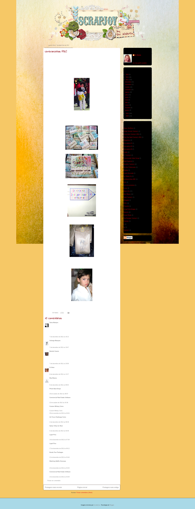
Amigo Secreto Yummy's (131, 131)
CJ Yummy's (127, 155)
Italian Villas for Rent (56, 426)
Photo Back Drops (55, 388)
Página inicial (82, 487)
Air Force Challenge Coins (57, 417)
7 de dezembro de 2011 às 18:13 (59, 336)
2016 (127, 74)
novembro (128, 84)
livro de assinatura (129, 185)
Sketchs (126, 212)
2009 (127, 116)
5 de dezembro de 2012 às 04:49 (59, 431)
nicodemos (97, 505)
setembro (128, 89)
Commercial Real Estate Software (59, 397)
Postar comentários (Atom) (84, 492)
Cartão (125, 152)
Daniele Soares (54, 351)
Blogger (111, 505)
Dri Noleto (55, 312)
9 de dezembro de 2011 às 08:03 (59, 385)
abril (126, 102)
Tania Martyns (53, 322)
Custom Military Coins (56, 406)
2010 (127, 113)
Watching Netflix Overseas (57, 461)
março (127, 105)
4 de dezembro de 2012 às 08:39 (59, 422)
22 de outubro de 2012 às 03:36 (58, 402)
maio (126, 100)
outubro (127, 87)
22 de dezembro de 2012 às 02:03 (59, 468)
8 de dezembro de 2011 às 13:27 (59, 374)
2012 (127, 77)
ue (124, 227)
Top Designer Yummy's (130, 218)
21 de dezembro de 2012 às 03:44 (59, 457)
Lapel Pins (52, 434)
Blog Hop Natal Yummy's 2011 (132, 137)
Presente (126, 206)
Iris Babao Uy (128, 176)
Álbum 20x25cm (128, 128)
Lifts (125, 182)
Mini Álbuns (127, 194)
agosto (127, 92)
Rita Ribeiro (53, 378)
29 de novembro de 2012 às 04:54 (59, 413)
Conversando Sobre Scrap (131, 158)
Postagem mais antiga (111, 487)
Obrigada (126, 200)
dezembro (128, 82)
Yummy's (126, 230)
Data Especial (128, 161)
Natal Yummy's (128, 197)
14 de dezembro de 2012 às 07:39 (59, 439)
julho (126, 95)
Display (126, 170)
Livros (125, 188)
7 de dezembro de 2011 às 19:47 (59, 347)
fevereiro (128, 107)
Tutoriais (126, 221)
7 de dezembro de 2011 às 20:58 (59, 363)
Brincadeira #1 (128, 143)
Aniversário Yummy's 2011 (131, 134)
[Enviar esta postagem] (68, 312)
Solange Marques (54, 340)
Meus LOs (127, 191)
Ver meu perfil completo (140, 63)
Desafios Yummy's (129, 164)
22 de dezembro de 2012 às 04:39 (59, 477)
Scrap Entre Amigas (129, 209)
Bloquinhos (127, 140)
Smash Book (127, 215)
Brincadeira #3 (128, 149)
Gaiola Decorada (128, 173)
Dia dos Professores (130, 167)
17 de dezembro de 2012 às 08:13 (59, 448)
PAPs (125, 203)
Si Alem (51, 367)
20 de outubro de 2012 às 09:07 (58, 394)
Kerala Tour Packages (56, 452)
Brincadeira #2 (128, 146)
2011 (127, 79)
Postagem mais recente (53, 487)
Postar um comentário (53, 480)
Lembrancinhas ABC (130, 179)
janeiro (127, 110)
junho (127, 97)
